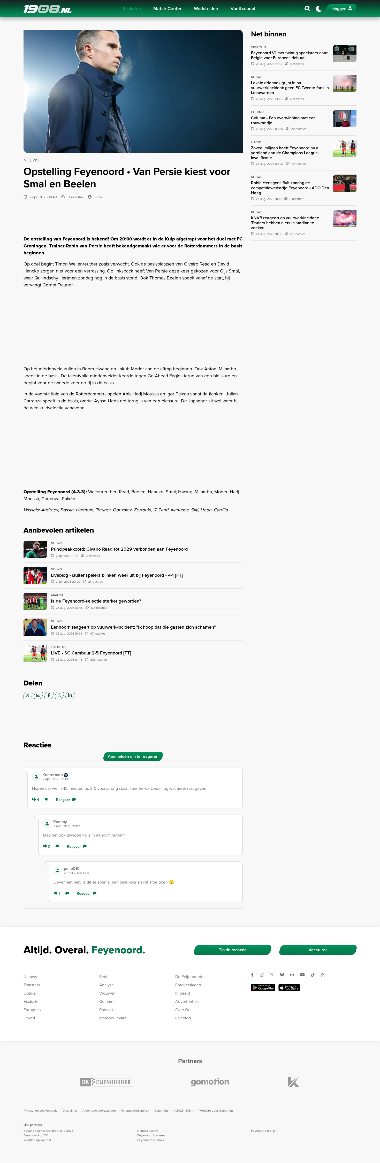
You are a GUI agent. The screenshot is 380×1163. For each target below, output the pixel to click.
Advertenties (187, 1001)
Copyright (161, 1110)
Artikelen (132, 8)
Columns (107, 1001)
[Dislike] (47, 800)
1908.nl (48, 9)
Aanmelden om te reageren (133, 756)
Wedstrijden (206, 8)
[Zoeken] (308, 9)
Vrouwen (107, 993)
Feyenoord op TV (36, 1135)
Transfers (32, 985)
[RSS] (325, 975)
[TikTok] (315, 975)
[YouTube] (304, 975)
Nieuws (30, 977)
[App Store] (289, 987)
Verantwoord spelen (135, 1110)
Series (104, 977)
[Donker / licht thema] (319, 9)
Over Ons (183, 1010)
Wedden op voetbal (37, 1140)
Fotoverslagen (188, 985)
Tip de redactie (233, 950)
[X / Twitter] (28, 695)
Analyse (106, 985)
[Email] (38, 695)
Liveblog (183, 1018)
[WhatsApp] (59, 695)
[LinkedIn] (70, 695)
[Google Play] (263, 987)
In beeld (182, 993)
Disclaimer (70, 1110)
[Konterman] (36, 776)
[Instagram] (264, 975)
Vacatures (318, 950)
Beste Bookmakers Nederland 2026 (48, 1130)
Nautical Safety (147, 1130)
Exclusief (32, 1001)
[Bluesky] (284, 975)
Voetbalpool (243, 8)
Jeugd (29, 1018)
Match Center (167, 8)
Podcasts (107, 1010)
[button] (140, 776)
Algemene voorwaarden (99, 1110)
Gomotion (226, 1110)
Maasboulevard (113, 1018)
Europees (32, 1010)
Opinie (30, 993)
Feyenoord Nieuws (150, 1140)
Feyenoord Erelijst (264, 1130)
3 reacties (75, 197)
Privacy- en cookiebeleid (41, 1110)
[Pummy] (47, 823)
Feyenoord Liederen (151, 1135)
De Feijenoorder (190, 977)
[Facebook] (49, 695)
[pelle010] (58, 870)
